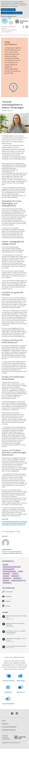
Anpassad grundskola (8, 569)
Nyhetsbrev (8, 692)
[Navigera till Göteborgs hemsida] (21, 21)
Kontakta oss (21, 692)
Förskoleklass (6, 573)
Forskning (5, 564)
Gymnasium (6, 580)
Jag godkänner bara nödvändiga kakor (11, 13)
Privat (18, 531)
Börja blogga (21, 680)
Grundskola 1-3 (15, 576)
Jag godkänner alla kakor (8, 9)
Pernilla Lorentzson (9, 531)
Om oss (4, 720)
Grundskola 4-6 (7, 578)
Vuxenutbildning (7, 583)
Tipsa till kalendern (8, 703)
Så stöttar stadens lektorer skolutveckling (16, 646)
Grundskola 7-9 (17, 578)
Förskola (20, 571)
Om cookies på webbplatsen (9, 726)
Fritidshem (15, 573)
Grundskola (6, 576)
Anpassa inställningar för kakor (8, 16)
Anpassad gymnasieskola (9, 571)
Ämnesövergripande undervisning (11, 567)
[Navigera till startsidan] (7, 20)
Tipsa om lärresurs (8, 680)
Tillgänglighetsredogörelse (9, 730)
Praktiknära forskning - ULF (18, 580)
